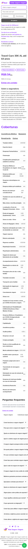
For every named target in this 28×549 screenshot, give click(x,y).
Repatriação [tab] (6, 138)
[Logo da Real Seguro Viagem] (4, 3)
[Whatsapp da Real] (24, 545)
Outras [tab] (15, 138)
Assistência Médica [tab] (9, 134)
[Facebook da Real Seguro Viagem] (10, 527)
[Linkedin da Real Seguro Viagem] (18, 527)
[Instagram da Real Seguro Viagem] (15, 527)
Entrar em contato (9, 83)
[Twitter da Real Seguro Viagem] (12, 527)
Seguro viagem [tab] (8, 414)
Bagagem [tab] (22, 134)
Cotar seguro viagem (18, 3)
